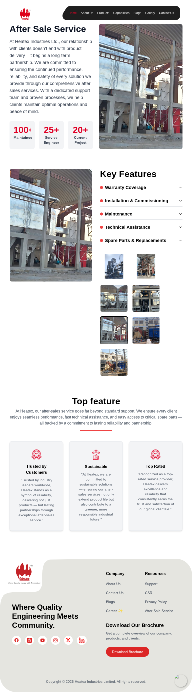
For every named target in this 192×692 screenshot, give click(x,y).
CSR (148, 593)
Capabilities (121, 13)
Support (151, 584)
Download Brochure (127, 652)
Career (111, 611)
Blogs (137, 13)
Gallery (150, 13)
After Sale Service (159, 611)
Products (103, 13)
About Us (87, 13)
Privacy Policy (156, 602)
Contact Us (166, 13)
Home (72, 13)
